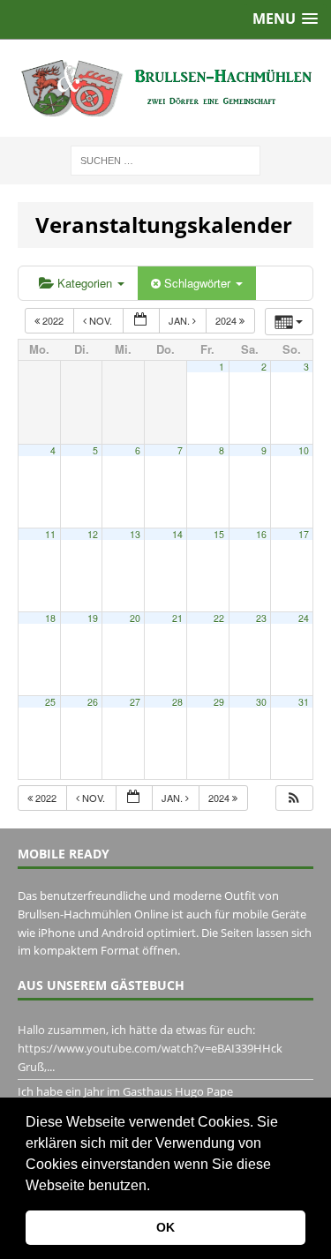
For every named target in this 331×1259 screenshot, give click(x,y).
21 (177, 618)
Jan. (180, 320)
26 (92, 701)
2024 (227, 320)
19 (92, 618)
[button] (156, 1186)
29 (219, 701)
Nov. (101, 320)
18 (50, 618)
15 (219, 534)
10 (303, 450)
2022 (53, 320)
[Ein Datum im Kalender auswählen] (141, 320)
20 (135, 618)
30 (261, 701)
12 (92, 534)
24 (303, 618)
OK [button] (165, 1227)
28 (177, 701)
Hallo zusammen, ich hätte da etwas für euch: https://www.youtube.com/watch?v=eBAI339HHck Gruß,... (150, 1048)
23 (261, 618)
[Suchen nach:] (165, 159)
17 (303, 534)
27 (135, 701)
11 (50, 534)
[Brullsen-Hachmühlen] (165, 88)
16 (261, 534)
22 (219, 618)
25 (50, 701)
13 (135, 534)
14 (177, 534)
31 (303, 701)
